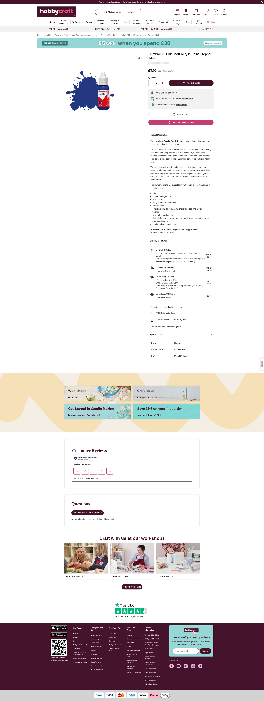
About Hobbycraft (96, 635)
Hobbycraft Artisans (115, 645)
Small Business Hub (97, 666)
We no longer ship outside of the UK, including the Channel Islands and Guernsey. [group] (132, 2)
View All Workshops (132, 587)
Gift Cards (94, 654)
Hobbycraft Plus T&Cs (152, 639)
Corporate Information (134, 639)
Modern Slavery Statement (132, 661)
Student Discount (96, 658)
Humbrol (178, 343)
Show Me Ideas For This (183, 122)
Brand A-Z (94, 650)
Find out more (155, 307)
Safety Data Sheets (151, 684)
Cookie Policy (149, 649)
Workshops (112, 637)
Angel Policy (149, 652)
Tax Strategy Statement (131, 667)
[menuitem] (52, 22)
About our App (95, 639)
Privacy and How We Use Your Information (152, 644)
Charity (129, 646)
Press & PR (130, 643)
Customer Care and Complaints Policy (79, 654)
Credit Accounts (96, 662)
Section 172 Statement (134, 672)
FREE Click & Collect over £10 (107, 29)
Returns (75, 637)
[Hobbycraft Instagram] (186, 666)
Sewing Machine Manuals (150, 658)
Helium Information (97, 670)
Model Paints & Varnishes (106, 35)
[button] (88, 90)
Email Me (205, 651)
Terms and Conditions (152, 635)
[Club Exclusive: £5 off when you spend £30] (132, 43)
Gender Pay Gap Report (132, 655)
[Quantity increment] (162, 83)
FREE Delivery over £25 (58, 29)
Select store (187, 98)
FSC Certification (150, 668)
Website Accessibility (79, 658)
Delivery (75, 633)
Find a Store (95, 643)
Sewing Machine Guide (114, 650)
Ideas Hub (112, 633)
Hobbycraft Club (96, 646)
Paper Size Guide (150, 672)
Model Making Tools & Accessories (78, 35)
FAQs (74, 641)
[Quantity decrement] (151, 83)
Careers (129, 635)
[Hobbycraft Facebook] (171, 666)
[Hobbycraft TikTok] (200, 666)
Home (39, 35)
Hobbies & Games (53, 35)
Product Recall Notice (80, 662)
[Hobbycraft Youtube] (179, 666)
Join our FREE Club (205, 29)
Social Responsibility (133, 650)
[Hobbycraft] (56, 12)
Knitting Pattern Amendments (150, 664)
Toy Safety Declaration (152, 676)
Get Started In (113, 641)
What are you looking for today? (120, 12)
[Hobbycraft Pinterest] (193, 666)
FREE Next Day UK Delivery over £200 (156, 29)
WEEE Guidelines (150, 680)
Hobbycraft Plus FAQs (80, 645)
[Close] (262, 2)
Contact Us (76, 649)
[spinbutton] (157, 83)
